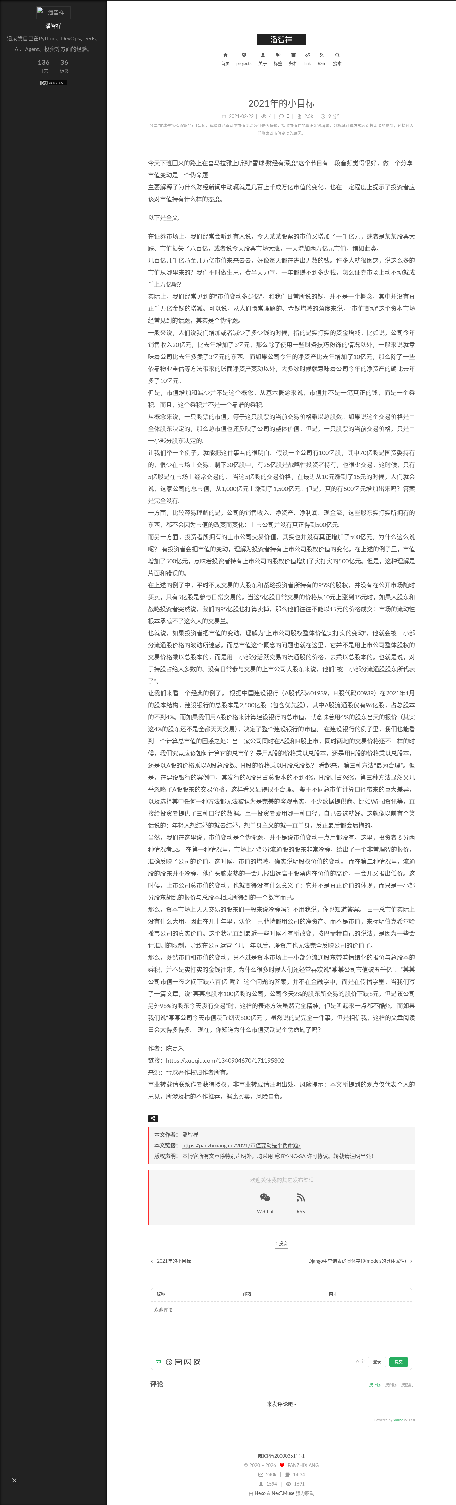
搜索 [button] (337, 64)
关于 (262, 64)
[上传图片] (188, 1362)
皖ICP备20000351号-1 (281, 1456)
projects (244, 64)
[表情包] (178, 1362)
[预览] (197, 1362)
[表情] (169, 1362)
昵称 (161, 1294)
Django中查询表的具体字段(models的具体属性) (357, 1261)
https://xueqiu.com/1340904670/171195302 (225, 1061)
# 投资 (281, 1244)
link (307, 64)
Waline (398, 1420)
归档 (293, 64)
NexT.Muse (283, 1493)
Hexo (260, 1493)
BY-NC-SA (293, 1156)
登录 (377, 1362)
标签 (278, 64)
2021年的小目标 (173, 1261)
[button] (14, 1480)
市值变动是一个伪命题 (178, 176)
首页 (225, 64)
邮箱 (247, 1294)
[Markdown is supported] (160, 1362)
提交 (399, 1362)
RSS (321, 64)
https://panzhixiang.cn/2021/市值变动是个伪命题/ (241, 1145)
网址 (333, 1294)
